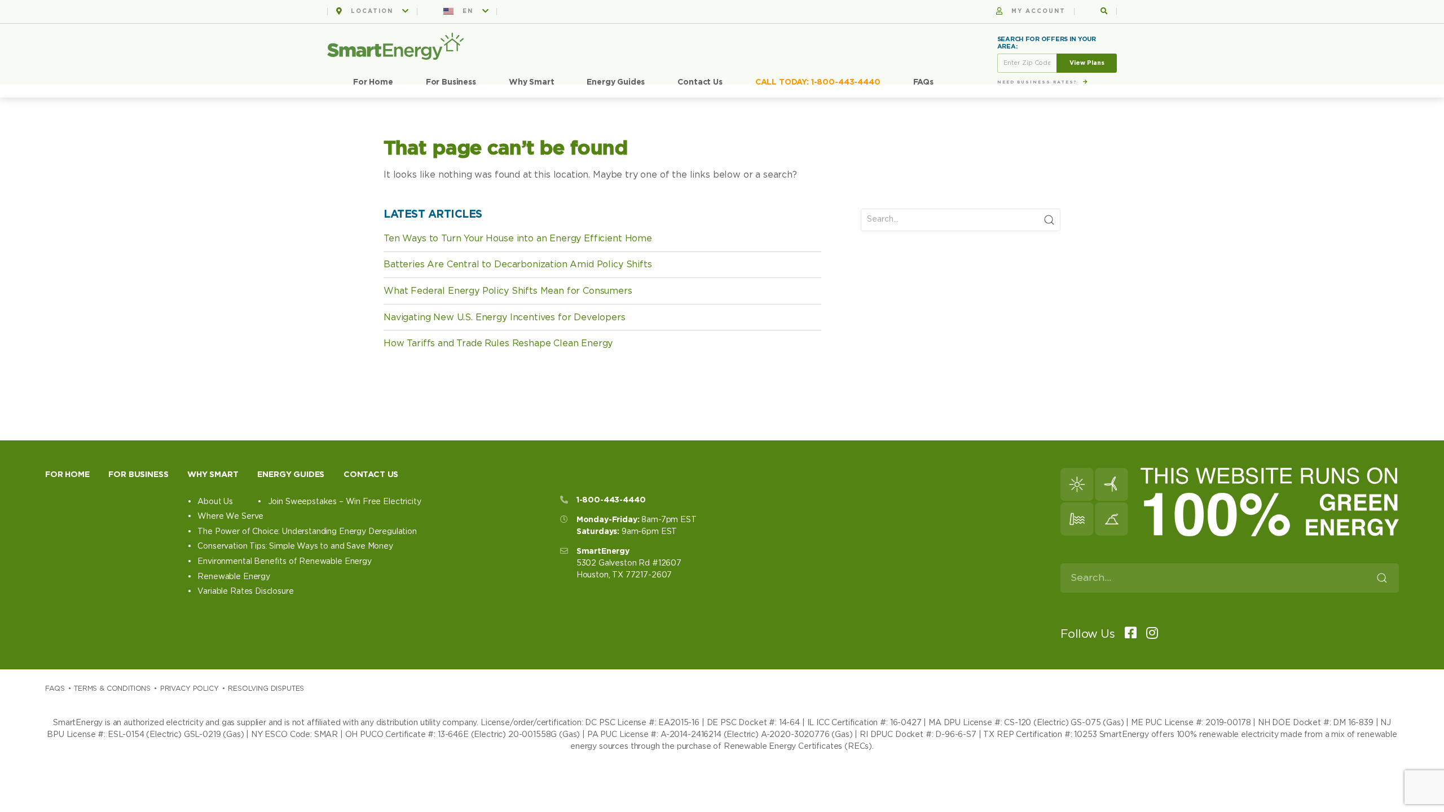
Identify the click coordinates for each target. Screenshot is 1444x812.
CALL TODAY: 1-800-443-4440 (818, 82)
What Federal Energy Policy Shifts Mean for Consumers (508, 290)
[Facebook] (1127, 634)
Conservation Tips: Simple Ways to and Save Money (295, 546)
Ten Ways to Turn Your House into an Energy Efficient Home (518, 238)
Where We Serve (230, 516)
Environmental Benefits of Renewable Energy (284, 562)
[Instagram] (1148, 634)
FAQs (923, 82)
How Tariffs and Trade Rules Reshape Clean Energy (498, 343)
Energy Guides (616, 82)
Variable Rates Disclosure (245, 591)
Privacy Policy (189, 688)
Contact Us (699, 82)
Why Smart (531, 82)
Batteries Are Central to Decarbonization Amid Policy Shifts (518, 264)
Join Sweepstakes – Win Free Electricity (344, 502)
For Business (451, 82)
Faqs (54, 688)
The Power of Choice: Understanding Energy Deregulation (306, 532)
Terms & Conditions (112, 688)
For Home (373, 82)
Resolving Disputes (266, 688)
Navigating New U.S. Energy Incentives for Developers (505, 317)
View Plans (1086, 63)
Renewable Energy (233, 577)
